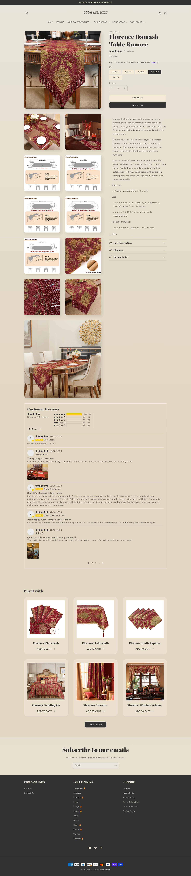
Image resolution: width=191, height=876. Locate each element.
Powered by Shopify (103, 870)
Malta (75, 815)
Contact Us (29, 793)
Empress (77, 793)
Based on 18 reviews (37, 417)
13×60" (115, 72)
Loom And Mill (92, 870)
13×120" (116, 77)
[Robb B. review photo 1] (33, 551)
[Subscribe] (116, 765)
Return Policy (129, 793)
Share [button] (114, 234)
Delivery (126, 788)
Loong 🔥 (77, 811)
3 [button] (96, 563)
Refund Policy (129, 797)
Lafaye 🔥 (77, 806)
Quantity (112, 83)
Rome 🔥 (77, 825)
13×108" (155, 72)
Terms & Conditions (131, 802)
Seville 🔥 (77, 829)
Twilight (77, 834)
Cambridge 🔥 (79, 788)
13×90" (141, 72)
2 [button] (92, 563)
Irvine (75, 802)
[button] (27, 13)
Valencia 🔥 (78, 838)
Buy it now (137, 105)
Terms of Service (130, 806)
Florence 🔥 (78, 797)
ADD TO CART (44, 649)
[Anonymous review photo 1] (37, 472)
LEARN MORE (96, 724)
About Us (28, 788)
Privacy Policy (129, 811)
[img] (42, 436)
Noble (76, 820)
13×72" (128, 72)
